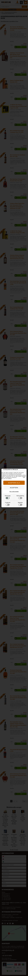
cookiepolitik (20, 477)
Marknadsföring (20, 495)
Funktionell (7, 502)
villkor (13, 478)
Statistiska (20, 502)
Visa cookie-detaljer (14, 491)
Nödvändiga (8, 495)
